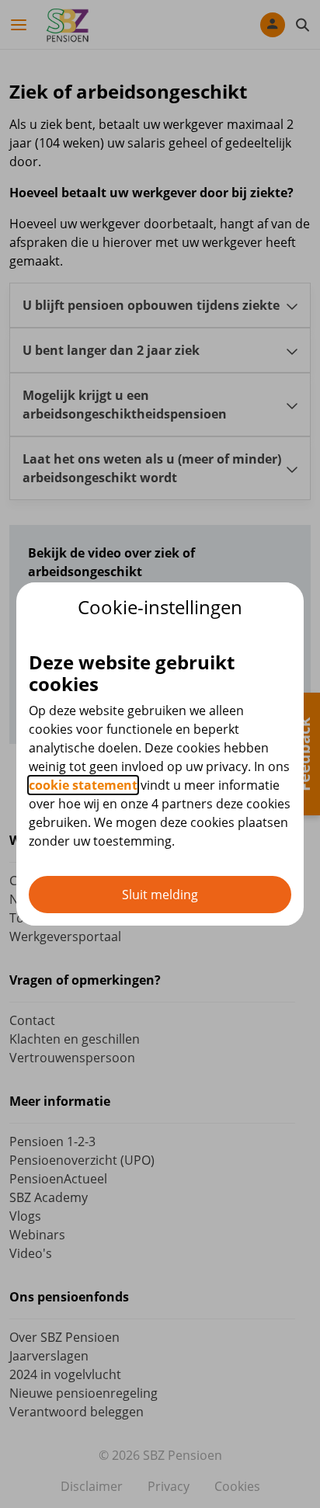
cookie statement (83, 785)
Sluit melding (160, 894)
